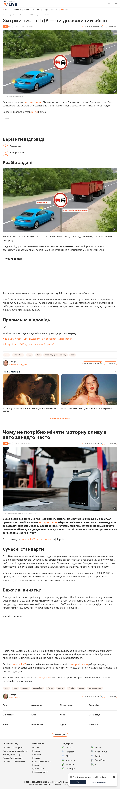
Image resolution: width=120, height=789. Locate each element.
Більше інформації (98, 782)
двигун (60, 688)
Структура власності (41, 761)
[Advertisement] (45, 125)
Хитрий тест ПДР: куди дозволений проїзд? (29, 344)
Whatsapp (70, 768)
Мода (5, 724)
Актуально (36, 705)
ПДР (38, 355)
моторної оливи (79, 664)
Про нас (36, 747)
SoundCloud (100, 760)
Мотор (50, 688)
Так (78, 782)
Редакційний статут (12, 754)
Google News (101, 751)
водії (29, 355)
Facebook (70, 764)
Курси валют (38, 768)
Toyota (71, 688)
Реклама (36, 758)
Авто (14, 15)
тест (73, 355)
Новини (17, 10)
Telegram (70, 751)
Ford (15, 688)
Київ (33, 714)
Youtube (69, 747)
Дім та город (66, 705)
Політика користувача (13, 747)
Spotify (98, 756)
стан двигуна (44, 677)
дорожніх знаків (33, 102)
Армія (26, 10)
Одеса (63, 724)
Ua (109, 4)
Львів (63, 714)
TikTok (98, 747)
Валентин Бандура (18, 364)
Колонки (54, 10)
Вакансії (36, 751)
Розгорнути (60, 735)
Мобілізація (94, 714)
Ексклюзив (8, 714)
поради (25, 688)
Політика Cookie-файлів (14, 761)
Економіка (36, 10)
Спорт (45, 10)
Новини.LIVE (28, 539)
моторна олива (48, 522)
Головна (6, 15)
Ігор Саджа (14, 697)
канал (34, 111)
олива (81, 688)
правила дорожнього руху (55, 355)
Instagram (70, 760)
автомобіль (17, 355)
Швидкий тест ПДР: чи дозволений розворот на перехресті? (39, 338)
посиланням (44, 539)
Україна (8, 9)
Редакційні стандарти (13, 758)
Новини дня (37, 724)
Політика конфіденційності (15, 751)
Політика (93, 724)
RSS (96, 764)
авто (6, 355)
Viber (68, 756)
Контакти (36, 754)
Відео (65, 10)
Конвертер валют (40, 772)
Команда (36, 765)
